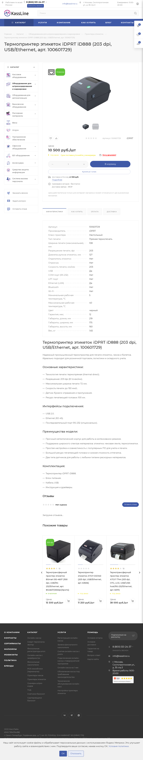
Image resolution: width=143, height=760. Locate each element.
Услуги (62, 632)
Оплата (95, 212)
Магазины (10, 649)
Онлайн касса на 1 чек (68, 667)
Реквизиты (11, 655)
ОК (63, 753)
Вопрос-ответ (93, 655)
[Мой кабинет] (137, 4)
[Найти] (135, 13)
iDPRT (130, 138)
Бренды (9, 666)
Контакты (10, 638)
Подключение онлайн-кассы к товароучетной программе (68, 661)
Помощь (92, 632)
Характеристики (54, 212)
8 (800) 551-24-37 (35, 2)
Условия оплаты (95, 638)
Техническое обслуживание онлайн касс (68, 684)
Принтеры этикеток (36, 679)
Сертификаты (12, 643)
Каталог (32, 632)
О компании (12, 632)
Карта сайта (93, 659)
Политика (10, 660)
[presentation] (42, 572)
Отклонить (75, 753)
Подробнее (57, 180)
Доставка (112, 212)
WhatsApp (79, 715)
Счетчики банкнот (36, 694)
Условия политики (119, 746)
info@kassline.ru (69, 4)
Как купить (77, 212)
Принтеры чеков (35, 675)
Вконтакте (64, 715)
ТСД (29, 690)
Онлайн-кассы (34, 638)
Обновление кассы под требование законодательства (69, 674)
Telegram (72, 715)
